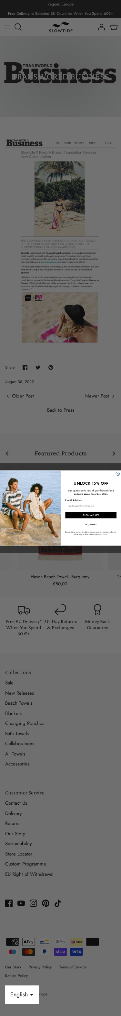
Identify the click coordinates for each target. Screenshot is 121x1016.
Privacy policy (102, 534)
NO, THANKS (90, 524)
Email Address (73, 500)
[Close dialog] (118, 474)
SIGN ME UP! (91, 515)
